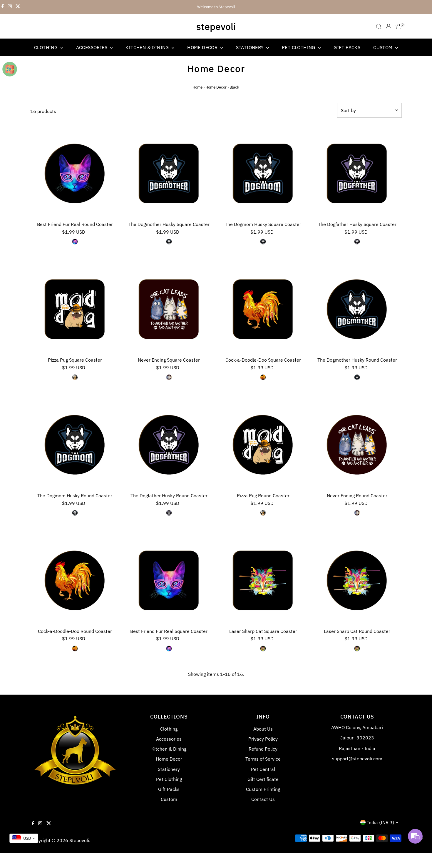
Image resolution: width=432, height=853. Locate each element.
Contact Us (263, 799)
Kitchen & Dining (147, 47)
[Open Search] (378, 26)
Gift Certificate (263, 779)
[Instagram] (9, 7)
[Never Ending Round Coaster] (357, 445)
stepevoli (216, 26)
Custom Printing (263, 789)
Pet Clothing (299, 47)
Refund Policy (263, 749)
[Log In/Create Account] (388, 26)
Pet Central (263, 769)
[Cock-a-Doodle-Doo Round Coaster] (75, 580)
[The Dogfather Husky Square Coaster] (357, 173)
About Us (263, 729)
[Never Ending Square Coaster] (169, 309)
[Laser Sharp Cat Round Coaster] (357, 580)
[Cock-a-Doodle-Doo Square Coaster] (263, 309)
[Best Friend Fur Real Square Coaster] (169, 580)
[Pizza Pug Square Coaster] (75, 309)
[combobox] (23, 838)
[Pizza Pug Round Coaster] (263, 445)
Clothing (46, 47)
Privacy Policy (263, 739)
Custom (383, 47)
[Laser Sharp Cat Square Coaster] (263, 580)
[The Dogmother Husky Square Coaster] (169, 173)
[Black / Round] (75, 242)
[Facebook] (2, 7)
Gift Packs (347, 47)
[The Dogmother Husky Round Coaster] (357, 309)
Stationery (250, 47)
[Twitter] (18, 7)
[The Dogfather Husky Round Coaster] (169, 445)
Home (197, 87)
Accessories (92, 47)
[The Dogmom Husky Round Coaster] (75, 445)
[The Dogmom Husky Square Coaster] (263, 173)
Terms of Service (263, 759)
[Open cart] (399, 26)
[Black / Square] (169, 242)
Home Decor (203, 47)
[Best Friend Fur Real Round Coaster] (75, 173)
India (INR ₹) (380, 822)
